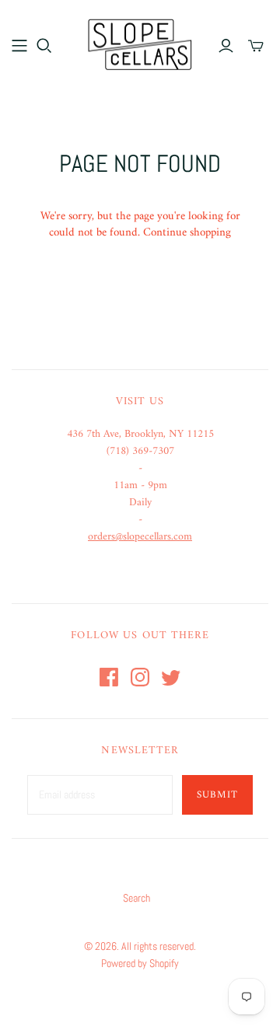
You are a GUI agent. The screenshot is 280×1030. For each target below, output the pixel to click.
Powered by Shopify (140, 963)
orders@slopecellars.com (140, 536)
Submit (217, 795)
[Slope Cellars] (140, 42)
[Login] (226, 45)
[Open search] (44, 46)
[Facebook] (109, 677)
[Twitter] (171, 677)
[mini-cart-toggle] (255, 45)
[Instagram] (140, 677)
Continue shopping (187, 232)
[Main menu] (19, 46)
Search (136, 898)
